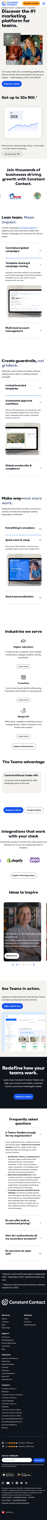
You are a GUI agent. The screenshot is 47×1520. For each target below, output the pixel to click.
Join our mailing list (10, 1458)
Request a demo (31, 3)
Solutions (28, 1318)
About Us (6, 1318)
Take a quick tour (12, 1008)
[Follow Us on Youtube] (7, 1486)
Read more (12, 958)
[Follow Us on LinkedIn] (17, 1486)
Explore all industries (24, 749)
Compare (6, 1387)
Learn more (23, 669)
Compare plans (34, 812)
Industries (6, 1357)
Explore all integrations (23, 878)
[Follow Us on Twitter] (26, 1486)
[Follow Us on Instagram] (3, 1486)
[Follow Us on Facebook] (12, 1486)
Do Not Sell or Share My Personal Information (15, 1505)
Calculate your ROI (12, 154)
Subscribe (39, 1463)
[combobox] (8, 1515)
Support (5, 1336)
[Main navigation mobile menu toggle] (43, 3)
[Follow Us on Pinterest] (21, 1486)
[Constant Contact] (10, 3)
